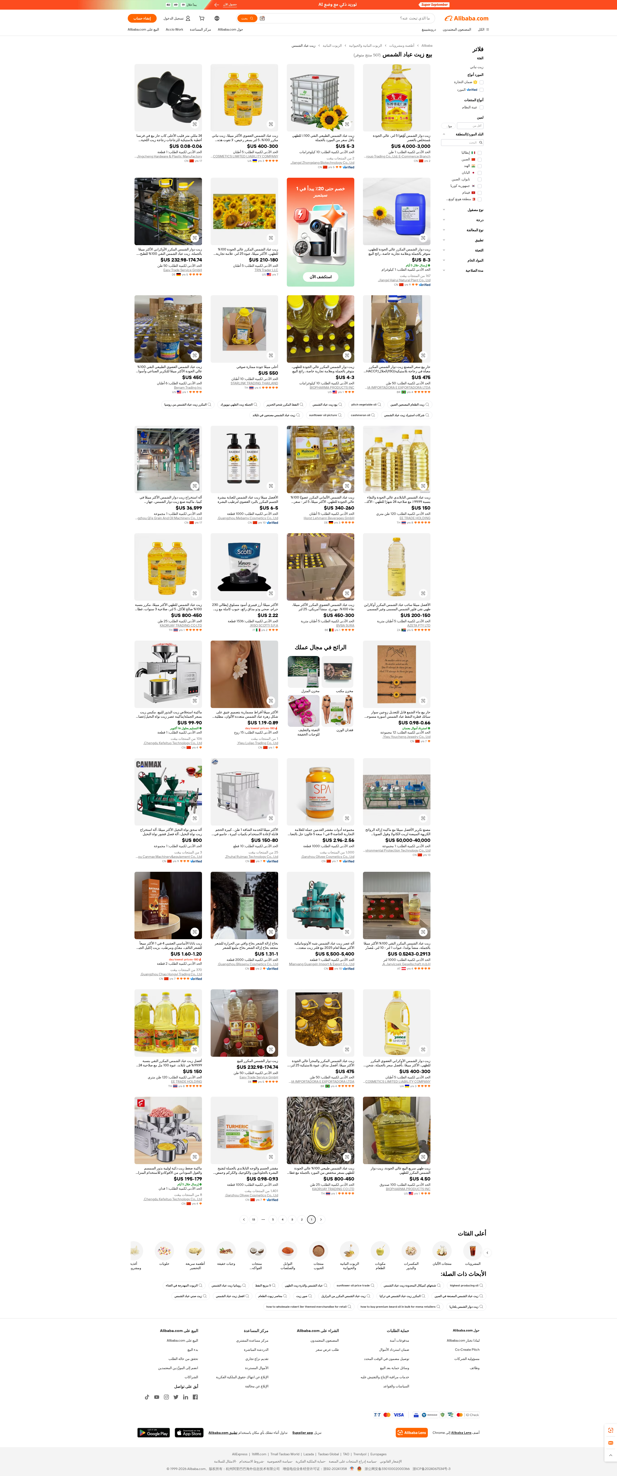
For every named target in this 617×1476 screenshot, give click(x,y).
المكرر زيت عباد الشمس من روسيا (185, 404)
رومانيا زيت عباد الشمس (226, 1285)
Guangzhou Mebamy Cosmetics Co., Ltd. (247, 518)
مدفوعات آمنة (399, 1340)
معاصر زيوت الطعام (270, 1296)
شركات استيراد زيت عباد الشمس (404, 415)
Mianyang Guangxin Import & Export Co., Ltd (321, 964)
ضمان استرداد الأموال (394, 1349)
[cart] (201, 19)
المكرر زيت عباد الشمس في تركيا (400, 1296)
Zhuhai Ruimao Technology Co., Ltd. (251, 857)
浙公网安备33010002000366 (387, 1469)
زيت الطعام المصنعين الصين (407, 404)
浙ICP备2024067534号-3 (431, 1469)
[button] (262, 18)
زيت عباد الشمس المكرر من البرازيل (343, 1296)
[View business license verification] (352, 1468)
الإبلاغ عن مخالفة (256, 1386)
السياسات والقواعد (396, 1386)
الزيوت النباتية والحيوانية (365, 45)
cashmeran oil (360, 415)
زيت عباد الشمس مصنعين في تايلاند (274, 415)
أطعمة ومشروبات (401, 45)
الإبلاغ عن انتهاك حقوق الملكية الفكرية (242, 1377)
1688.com (259, 1454)
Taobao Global (328, 1454)
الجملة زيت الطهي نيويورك (237, 404)
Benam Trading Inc (188, 387)
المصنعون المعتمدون (324, 1340)
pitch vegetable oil (363, 404)
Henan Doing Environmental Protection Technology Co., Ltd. (396, 850)
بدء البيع (193, 1349)
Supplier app (302, 1433)
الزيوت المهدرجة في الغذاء (182, 1285)
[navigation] (462, 633)
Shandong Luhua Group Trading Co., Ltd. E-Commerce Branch (396, 156)
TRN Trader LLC (266, 270)
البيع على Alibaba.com (182, 1340)
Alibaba (427, 45)
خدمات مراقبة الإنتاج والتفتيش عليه (385, 1377)
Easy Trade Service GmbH (182, 270)
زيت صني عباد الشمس (188, 1296)
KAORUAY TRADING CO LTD (181, 625)
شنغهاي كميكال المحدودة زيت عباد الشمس (410, 1285)
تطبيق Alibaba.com (222, 1433)
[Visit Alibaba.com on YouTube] (157, 1397)
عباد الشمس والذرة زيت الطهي (304, 1285)
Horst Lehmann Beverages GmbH (329, 518)
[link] (610, 1430)
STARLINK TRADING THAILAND (254, 383)
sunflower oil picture (323, 415)
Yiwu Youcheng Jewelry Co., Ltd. (406, 737)
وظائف (475, 1368)
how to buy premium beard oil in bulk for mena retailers (398, 1306)
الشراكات (191, 1377)
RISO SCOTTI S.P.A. (264, 625)
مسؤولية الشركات (467, 1359)
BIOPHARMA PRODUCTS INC (332, 387)
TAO (346, 1454)
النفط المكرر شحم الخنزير (283, 404)
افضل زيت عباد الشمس (230, 1296)
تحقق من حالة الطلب (183, 1359)
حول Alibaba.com (466, 1330)
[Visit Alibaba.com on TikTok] (147, 1397)
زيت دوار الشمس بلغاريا (463, 1306)
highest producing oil (464, 1285)
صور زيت (301, 1296)
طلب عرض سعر (327, 1349)
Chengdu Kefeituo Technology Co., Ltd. (172, 743)
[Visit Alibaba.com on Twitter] (176, 1397)
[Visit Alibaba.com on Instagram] (166, 1397)
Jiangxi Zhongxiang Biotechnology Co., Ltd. (322, 162)
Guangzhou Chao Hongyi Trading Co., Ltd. (171, 974)
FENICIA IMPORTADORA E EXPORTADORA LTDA (396, 387)
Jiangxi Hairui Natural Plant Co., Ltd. (404, 280)
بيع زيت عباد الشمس (325, 404)
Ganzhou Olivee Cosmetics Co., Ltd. (327, 857)
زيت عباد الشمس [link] (303, 45)
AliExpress (240, 1454)
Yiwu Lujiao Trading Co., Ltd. (257, 743)
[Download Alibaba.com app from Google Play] (153, 1432)
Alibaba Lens (461, 1433)
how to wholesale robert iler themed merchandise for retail (306, 1306)
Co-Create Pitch (467, 1349)
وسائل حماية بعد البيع (394, 1368)
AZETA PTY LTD (418, 625)
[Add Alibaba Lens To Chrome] (412, 1432)
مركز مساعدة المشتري (252, 1340)
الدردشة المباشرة (256, 1349)
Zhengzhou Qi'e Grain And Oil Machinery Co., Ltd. (168, 518)
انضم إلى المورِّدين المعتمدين (178, 1368)
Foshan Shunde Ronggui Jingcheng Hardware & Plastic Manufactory (168, 156)
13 (253, 1219)
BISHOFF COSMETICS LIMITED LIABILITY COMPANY (244, 156)
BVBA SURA (345, 625)
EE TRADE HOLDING (415, 518)
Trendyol (359, 1454)
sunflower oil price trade (353, 1285)
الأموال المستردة (256, 1368)
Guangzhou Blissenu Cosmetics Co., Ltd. (248, 964)
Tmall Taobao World (284, 1454)
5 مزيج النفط (263, 1285)
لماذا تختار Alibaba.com (463, 1340)
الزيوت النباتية (332, 45)
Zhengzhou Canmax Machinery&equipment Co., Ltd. (168, 857)
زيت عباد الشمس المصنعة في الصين (456, 1296)
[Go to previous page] (321, 1219)
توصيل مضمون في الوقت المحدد (386, 1359)
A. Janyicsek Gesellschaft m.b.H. (406, 964)
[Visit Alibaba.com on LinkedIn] (185, 1397)
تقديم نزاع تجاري (256, 1359)
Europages (378, 1454)
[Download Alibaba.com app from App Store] (189, 1432)
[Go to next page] (244, 1219)
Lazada (308, 1454)
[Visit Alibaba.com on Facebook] (195, 1397)
